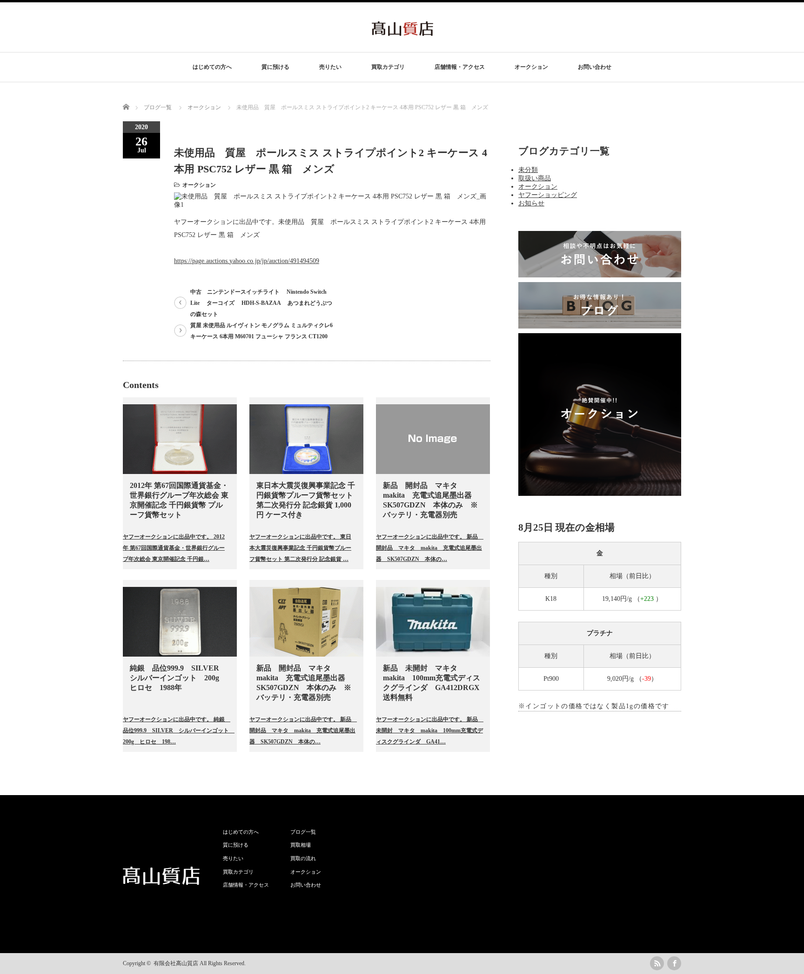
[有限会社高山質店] (402, 31)
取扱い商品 (534, 178)
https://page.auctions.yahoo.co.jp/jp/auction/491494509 (246, 260)
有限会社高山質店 (176, 963)
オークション (531, 67)
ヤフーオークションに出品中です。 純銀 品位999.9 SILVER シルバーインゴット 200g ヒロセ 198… (176, 730)
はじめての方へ (212, 67)
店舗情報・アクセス (460, 67)
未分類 (528, 169)
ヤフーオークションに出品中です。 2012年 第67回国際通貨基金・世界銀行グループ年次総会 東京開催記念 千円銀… (174, 547)
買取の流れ (303, 858)
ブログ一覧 (158, 107)
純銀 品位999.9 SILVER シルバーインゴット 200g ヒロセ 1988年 (178, 677)
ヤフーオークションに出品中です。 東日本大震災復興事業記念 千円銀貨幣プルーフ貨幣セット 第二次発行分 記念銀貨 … (300, 547)
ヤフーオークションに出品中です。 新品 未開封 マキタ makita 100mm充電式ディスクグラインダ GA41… (429, 730)
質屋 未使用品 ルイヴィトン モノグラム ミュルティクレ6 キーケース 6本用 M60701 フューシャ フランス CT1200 (261, 331)
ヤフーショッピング (547, 194)
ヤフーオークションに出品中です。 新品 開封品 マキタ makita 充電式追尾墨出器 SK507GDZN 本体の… (429, 547)
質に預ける (275, 67)
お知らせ (531, 203)
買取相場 (300, 845)
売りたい (330, 67)
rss (657, 963)
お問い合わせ (594, 67)
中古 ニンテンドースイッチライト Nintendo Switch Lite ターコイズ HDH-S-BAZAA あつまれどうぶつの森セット (261, 303)
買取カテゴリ (388, 67)
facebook (674, 963)
